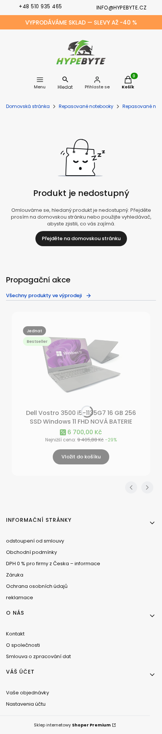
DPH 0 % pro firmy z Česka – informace (53, 563)
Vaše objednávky (27, 692)
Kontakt (15, 633)
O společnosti (23, 645)
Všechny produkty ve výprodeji (44, 295)
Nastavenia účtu (26, 704)
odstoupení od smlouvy (35, 540)
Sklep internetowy (72, 725)
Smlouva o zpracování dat (38, 656)
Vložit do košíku (81, 456)
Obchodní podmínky (31, 552)
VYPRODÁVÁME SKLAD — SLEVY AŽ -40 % (81, 22)
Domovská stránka (28, 106)
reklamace (19, 597)
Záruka (14, 574)
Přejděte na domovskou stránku (81, 238)
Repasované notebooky (86, 106)
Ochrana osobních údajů (36, 586)
